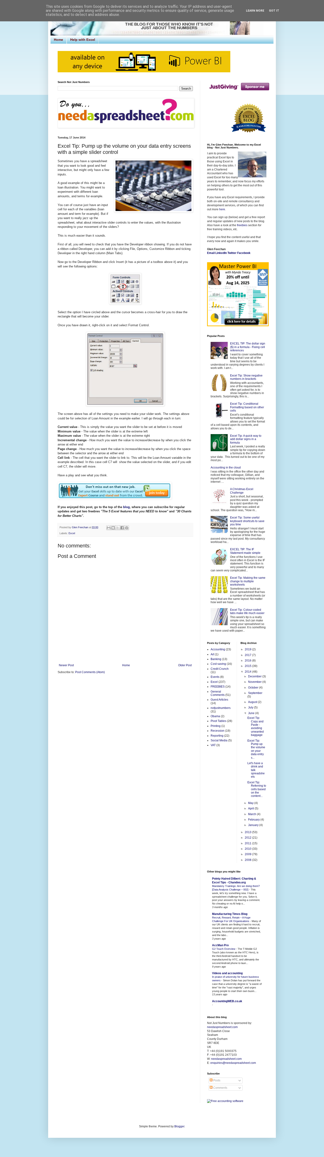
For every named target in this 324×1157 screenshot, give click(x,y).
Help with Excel (82, 39)
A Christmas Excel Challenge (241, 490)
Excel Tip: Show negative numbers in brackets (246, 377)
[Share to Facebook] (122, 527)
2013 (248, 832)
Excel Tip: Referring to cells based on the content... (256, 789)
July (251, 707)
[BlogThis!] (113, 527)
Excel (72, 533)
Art (212, 654)
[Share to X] (117, 527)
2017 (248, 655)
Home (58, 39)
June (251, 713)
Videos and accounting (227, 973)
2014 (248, 671)
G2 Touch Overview (224, 948)
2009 (248, 854)
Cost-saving (218, 664)
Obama (215, 716)
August (253, 702)
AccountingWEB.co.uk (227, 1001)
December (255, 676)
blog (126, 507)
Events (215, 677)
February (254, 819)
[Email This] (108, 527)
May (251, 803)
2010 (248, 848)
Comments (220, 1087)
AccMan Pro (220, 945)
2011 (248, 843)
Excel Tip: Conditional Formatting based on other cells (247, 407)
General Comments (218, 693)
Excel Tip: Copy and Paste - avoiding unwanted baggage (255, 726)
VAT (213, 745)
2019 (248, 649)
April (251, 808)
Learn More (255, 10)
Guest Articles (219, 699)
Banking (216, 659)
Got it (274, 10)
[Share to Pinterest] (126, 527)
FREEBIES (218, 686)
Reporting (217, 735)
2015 (248, 666)
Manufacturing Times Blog (229, 914)
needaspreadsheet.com (222, 1027)
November (255, 682)
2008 (248, 860)
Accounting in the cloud (226, 467)
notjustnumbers (221, 708)
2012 (248, 837)
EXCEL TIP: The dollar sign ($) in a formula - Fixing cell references (247, 347)
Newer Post (66, 665)
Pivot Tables (218, 721)
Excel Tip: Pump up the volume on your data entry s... (256, 749)
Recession (217, 730)
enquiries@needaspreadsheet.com (233, 1063)
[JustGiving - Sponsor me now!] (239, 91)
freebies (242, 225)
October (253, 687)
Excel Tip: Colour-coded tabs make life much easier (247, 611)
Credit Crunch (220, 668)
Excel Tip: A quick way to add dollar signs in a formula (245, 439)
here (222, 209)
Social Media (219, 740)
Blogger (179, 1126)
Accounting (218, 649)
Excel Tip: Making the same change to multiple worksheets (247, 581)
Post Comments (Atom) (90, 672)
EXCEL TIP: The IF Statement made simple (245, 551)
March (252, 814)
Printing (216, 726)
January (253, 825)
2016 (248, 660)
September (255, 693)
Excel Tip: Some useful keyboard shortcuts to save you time (247, 521)
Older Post (185, 665)
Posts (216, 1080)
